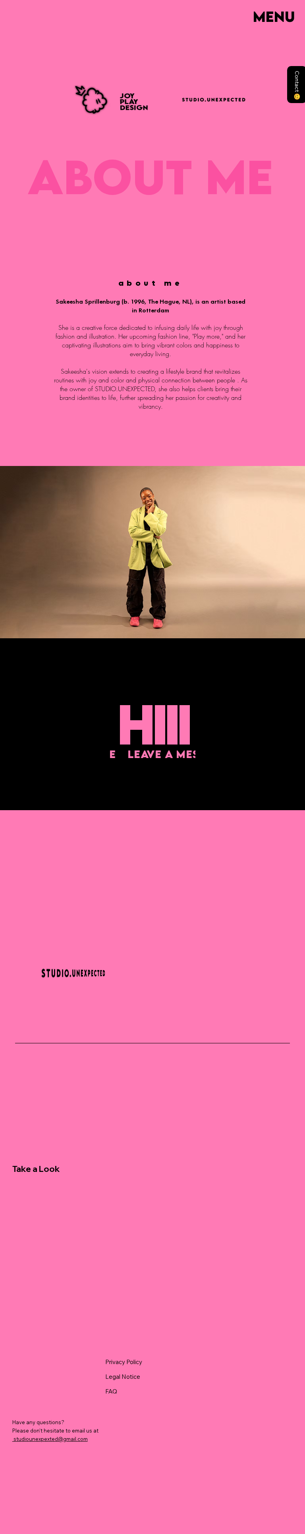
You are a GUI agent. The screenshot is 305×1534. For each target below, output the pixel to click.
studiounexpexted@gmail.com (50, 1439)
